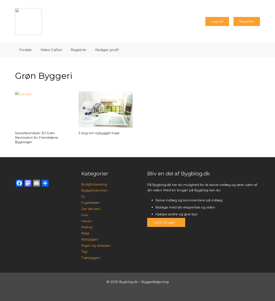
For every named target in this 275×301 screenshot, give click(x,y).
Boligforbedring (94, 184)
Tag (84, 251)
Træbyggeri (90, 258)
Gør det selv (91, 209)
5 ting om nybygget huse (99, 133)
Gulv (84, 215)
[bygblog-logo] (28, 21)
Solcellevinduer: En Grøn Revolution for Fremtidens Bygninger (36, 137)
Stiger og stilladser (96, 245)
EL (83, 197)
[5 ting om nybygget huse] (106, 109)
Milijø (85, 233)
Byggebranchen (94, 190)
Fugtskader (90, 203)
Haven (86, 221)
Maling (86, 227)
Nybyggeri (89, 239)
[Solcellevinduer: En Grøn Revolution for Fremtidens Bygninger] (42, 109)
